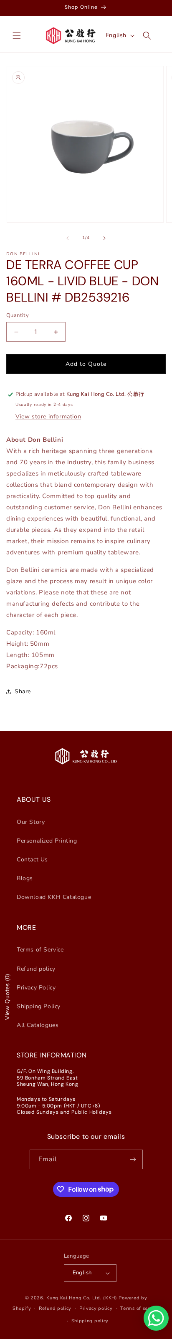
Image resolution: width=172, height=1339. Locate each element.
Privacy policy (96, 1308)
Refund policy (36, 969)
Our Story (31, 822)
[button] (17, 35)
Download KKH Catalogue (54, 897)
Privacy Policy (36, 988)
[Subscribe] (133, 1159)
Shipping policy (90, 1321)
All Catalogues (37, 1025)
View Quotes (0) (7, 997)
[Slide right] (104, 238)
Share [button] (23, 691)
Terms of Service (40, 950)
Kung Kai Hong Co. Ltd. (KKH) (81, 1298)
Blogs (25, 878)
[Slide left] (67, 238)
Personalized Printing (47, 841)
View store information (48, 416)
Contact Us (32, 859)
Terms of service (139, 1308)
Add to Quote (86, 364)
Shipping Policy (39, 1006)
